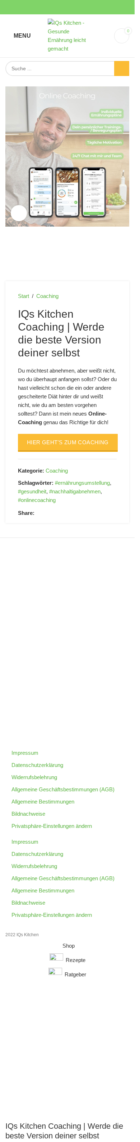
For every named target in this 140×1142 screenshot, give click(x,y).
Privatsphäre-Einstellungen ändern (51, 826)
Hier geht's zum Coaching (68, 442)
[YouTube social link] (67, 7)
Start (23, 296)
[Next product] (112, 296)
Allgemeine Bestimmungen (42, 802)
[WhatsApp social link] (64, 513)
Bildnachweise (28, 814)
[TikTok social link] (84, 7)
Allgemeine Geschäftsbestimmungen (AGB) (63, 789)
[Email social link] (47, 513)
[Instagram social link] (59, 7)
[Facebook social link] (50, 7)
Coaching (47, 296)
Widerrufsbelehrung (34, 777)
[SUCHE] (121, 68)
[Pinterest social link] (76, 7)
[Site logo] (67, 35)
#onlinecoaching (37, 500)
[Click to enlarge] (19, 213)
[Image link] (67, 680)
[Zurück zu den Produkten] (103, 296)
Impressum (24, 753)
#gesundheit (32, 491)
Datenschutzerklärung (37, 765)
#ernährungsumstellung (82, 483)
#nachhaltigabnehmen (75, 491)
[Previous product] (95, 296)
